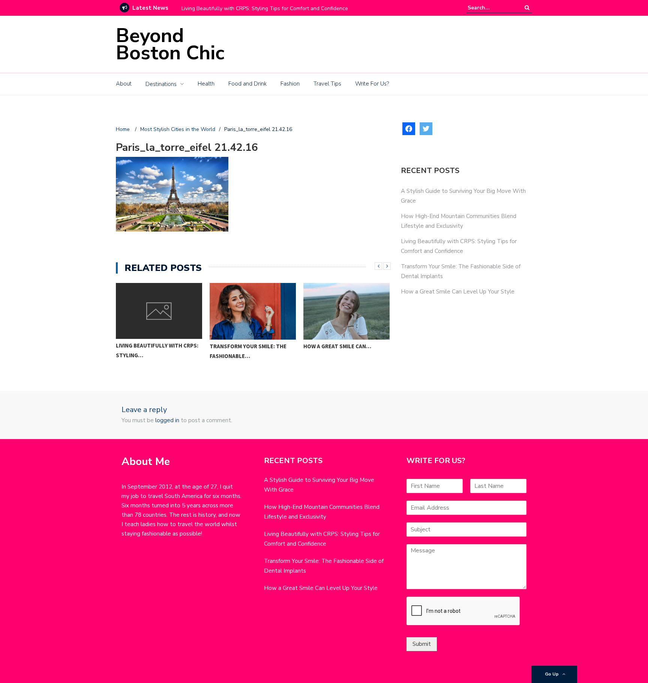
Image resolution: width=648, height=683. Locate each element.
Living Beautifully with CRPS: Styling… (157, 350)
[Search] (527, 8)
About (124, 83)
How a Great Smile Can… (337, 346)
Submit (421, 644)
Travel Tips (327, 83)
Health (206, 83)
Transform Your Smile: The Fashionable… (248, 351)
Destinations (161, 84)
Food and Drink (247, 83)
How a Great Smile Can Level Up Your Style (457, 291)
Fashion (290, 83)
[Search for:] (490, 8)
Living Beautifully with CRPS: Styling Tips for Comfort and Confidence (265, 8)
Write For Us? (372, 83)
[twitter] (426, 128)
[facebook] (408, 128)
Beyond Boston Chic (170, 44)
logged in (167, 420)
